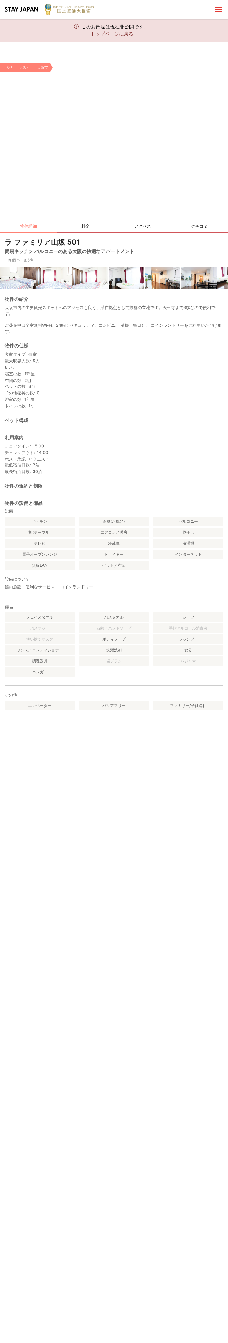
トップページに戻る (112, 34)
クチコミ (199, 226)
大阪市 (42, 67)
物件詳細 (28, 226)
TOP (8, 67)
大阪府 (24, 67)
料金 (85, 226)
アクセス (142, 226)
